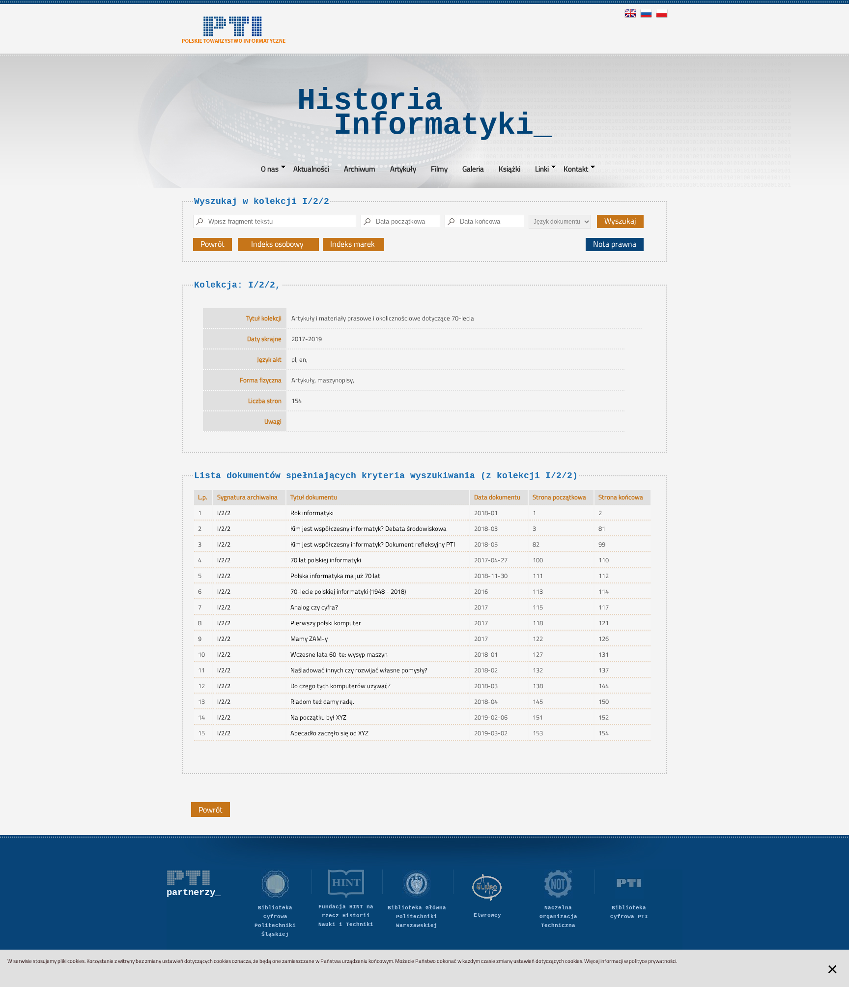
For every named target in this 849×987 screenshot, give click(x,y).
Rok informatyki (312, 513)
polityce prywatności (652, 961)
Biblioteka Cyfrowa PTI (629, 912)
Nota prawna (614, 244)
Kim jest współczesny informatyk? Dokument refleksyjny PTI (372, 544)
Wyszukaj (620, 221)
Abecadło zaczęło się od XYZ (329, 733)
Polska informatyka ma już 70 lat (335, 576)
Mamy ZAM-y (309, 638)
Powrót (212, 244)
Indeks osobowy (282, 244)
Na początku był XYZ (318, 717)
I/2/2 (223, 513)
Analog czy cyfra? (314, 607)
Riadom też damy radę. (322, 701)
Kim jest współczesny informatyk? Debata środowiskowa (368, 528)
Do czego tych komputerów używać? (340, 686)
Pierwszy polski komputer (325, 623)
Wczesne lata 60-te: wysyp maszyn (339, 654)
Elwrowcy (487, 915)
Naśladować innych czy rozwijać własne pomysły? (358, 670)
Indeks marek (357, 244)
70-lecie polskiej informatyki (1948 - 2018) (348, 591)
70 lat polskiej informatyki (325, 560)
